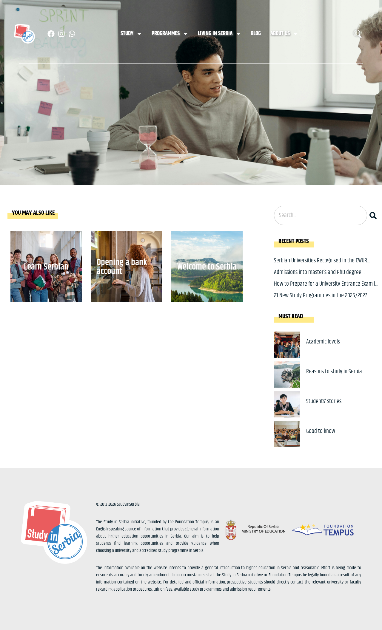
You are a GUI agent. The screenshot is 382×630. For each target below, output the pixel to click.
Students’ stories (323, 401)
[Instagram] (61, 33)
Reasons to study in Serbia (334, 371)
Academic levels (323, 341)
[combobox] (320, 215)
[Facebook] (51, 33)
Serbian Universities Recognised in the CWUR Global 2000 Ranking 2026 (320, 265)
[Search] (374, 215)
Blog (256, 33)
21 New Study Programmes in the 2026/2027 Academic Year (320, 300)
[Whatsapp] (72, 33)
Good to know (320, 431)
